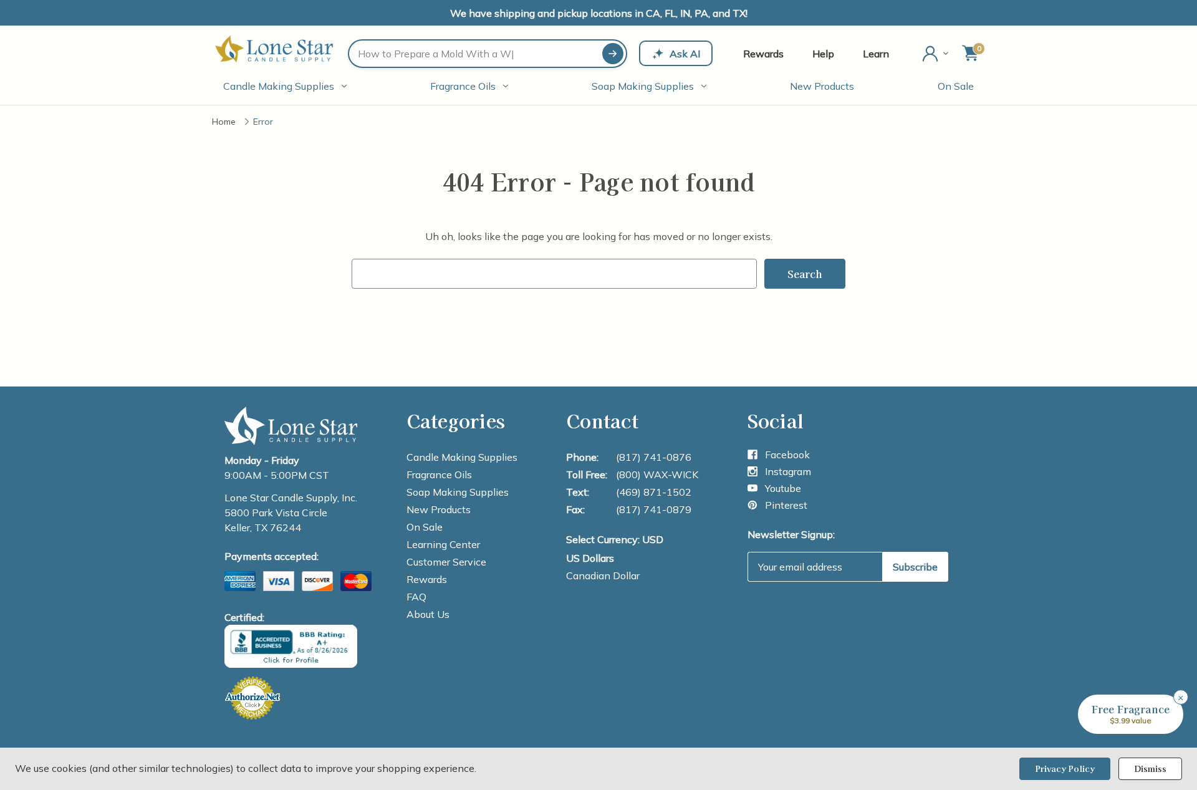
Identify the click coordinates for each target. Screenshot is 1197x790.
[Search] (612, 53)
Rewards (763, 53)
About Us (427, 614)
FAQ (416, 596)
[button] (1131, 714)
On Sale (956, 86)
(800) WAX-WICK (657, 474)
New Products (822, 86)
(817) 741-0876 (653, 457)
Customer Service (446, 562)
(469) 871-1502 (653, 492)
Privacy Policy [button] (1065, 768)
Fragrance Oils (463, 86)
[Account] (936, 54)
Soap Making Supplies (643, 86)
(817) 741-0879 (653, 509)
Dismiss (1150, 768)
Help (823, 53)
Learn (876, 53)
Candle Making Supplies (278, 86)
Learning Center (443, 544)
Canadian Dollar (603, 575)
